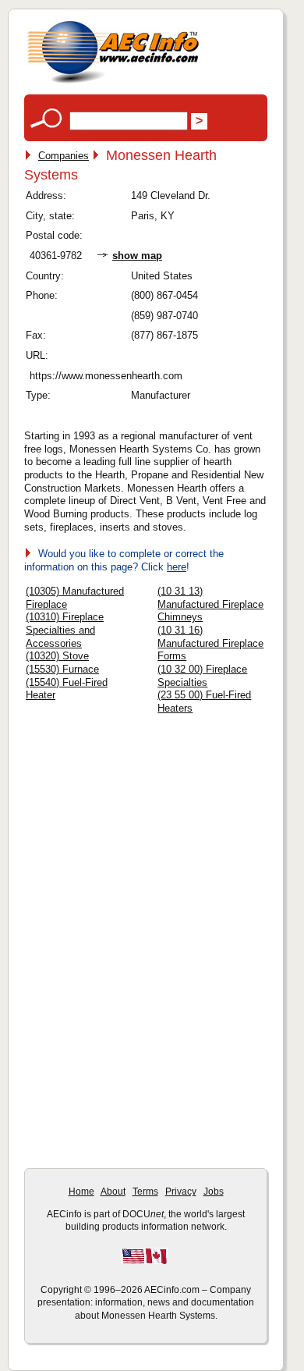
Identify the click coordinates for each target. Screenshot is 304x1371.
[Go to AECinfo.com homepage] (113, 81)
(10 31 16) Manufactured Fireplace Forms (210, 643)
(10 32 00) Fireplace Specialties (202, 675)
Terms (145, 1191)
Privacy (180, 1191)
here (176, 567)
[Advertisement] (157, 828)
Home (81, 1191)
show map (137, 255)
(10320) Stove (57, 656)
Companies (63, 156)
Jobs (213, 1191)
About (113, 1191)
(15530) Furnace (62, 669)
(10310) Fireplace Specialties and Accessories (65, 629)
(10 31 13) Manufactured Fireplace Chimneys (210, 604)
